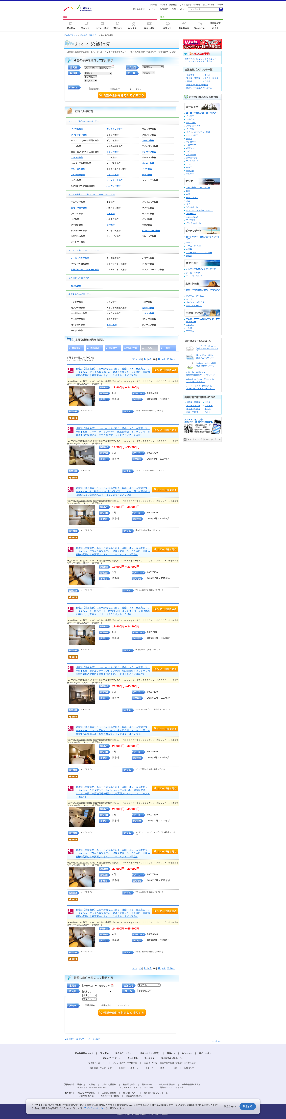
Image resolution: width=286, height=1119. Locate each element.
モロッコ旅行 (148, 308)
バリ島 (189, 249)
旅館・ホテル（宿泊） (150, 1053)
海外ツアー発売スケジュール (199, 88)
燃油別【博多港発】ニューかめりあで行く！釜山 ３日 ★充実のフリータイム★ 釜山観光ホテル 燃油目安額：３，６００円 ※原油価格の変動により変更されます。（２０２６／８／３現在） (113, 611)
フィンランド (192, 161)
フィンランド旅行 (79, 135)
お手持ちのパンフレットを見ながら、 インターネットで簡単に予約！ (201, 60)
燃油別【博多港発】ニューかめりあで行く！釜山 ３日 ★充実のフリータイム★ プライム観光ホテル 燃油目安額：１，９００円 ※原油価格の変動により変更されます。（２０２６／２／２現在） (113, 372)
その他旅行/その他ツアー (80, 278)
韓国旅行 (111, 213)
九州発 (208, 81)
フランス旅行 (113, 174)
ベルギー (190, 174)
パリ (198, 126)
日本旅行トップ (70, 35)
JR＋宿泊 (104, 1053)
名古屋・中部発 (193, 409)
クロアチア (191, 145)
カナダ (189, 299)
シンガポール (192, 207)
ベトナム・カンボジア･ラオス (199, 210)
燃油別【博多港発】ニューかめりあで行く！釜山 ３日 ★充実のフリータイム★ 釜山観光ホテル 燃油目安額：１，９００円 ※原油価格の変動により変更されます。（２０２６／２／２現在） (113, 491)
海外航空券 (133, 1058)
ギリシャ (190, 148)
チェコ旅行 (147, 174)
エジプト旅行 (148, 313)
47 (159, 359)
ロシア (189, 167)
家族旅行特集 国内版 (191, 1084)
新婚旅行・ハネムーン (129, 1068)
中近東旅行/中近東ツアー (80, 294)
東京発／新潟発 (193, 78)
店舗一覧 (153, 5)
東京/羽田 (94, 348)
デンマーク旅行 (149, 152)
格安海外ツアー (130, 1093)
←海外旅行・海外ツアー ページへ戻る (82, 1039)
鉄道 (162, 1068)
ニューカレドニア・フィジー (199, 252)
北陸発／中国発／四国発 (197, 85)
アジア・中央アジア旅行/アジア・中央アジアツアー (92, 194)
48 (164, 359)
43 (140, 359)
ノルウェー (191, 155)
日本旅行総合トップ (84, 1053)
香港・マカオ (192, 197)
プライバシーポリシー (93, 1108)
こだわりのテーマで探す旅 (125, 1063)
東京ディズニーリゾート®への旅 (92, 1087)
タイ (188, 204)
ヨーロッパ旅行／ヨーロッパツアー (202, 113)
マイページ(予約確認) (158, 9)
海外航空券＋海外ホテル (172, 1058)
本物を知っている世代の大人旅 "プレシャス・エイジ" (200, 380)
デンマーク (191, 164)
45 (150, 359)
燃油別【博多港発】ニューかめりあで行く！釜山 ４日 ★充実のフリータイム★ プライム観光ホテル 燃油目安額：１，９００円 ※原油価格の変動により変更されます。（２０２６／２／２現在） (113, 913)
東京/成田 (76, 348)
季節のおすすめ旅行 (86, 1084)
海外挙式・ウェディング (101, 1068)
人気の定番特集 (109, 1084)
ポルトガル (191, 122)
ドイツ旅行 (147, 169)
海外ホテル (149, 1058)
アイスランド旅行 (114, 129)
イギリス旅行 (77, 129)
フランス (190, 126)
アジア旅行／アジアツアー (198, 187)
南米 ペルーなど (194, 305)
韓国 (188, 191)
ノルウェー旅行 (78, 174)
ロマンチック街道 (202, 132)
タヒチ (189, 256)
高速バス (171, 1053)
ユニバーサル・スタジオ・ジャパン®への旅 (133, 1087)
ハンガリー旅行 (113, 186)
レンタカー (187, 1053)
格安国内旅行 (129, 1084)
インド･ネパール (193, 223)
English (220, 5)
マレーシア (191, 213)
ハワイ (189, 243)
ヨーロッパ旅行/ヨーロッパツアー (84, 121)
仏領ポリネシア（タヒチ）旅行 (85, 269)
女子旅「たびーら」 (97, 1063)
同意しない (230, 1106)
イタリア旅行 (113, 152)
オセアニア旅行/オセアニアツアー (84, 250)
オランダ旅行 (77, 157)
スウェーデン (192, 158)
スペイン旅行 (148, 140)
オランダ (190, 171)
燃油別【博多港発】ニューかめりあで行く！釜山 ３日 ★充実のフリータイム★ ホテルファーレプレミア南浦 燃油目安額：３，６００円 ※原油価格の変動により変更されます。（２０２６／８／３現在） (114, 670)
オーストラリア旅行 (80, 258)
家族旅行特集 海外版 (110, 1096)
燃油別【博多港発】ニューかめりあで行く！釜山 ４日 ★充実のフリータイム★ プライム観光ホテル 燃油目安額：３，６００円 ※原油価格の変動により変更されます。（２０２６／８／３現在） (113, 853)
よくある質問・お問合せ (190, 5)
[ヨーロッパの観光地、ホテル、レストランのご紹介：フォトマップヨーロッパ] (202, 441)
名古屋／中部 (131, 348)
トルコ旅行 (112, 325)
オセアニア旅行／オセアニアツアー (202, 269)
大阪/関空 (113, 348)
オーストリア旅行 (114, 180)
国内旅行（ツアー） (124, 1053)
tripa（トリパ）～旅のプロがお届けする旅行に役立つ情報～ (171, 1063)
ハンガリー (191, 142)
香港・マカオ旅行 (79, 208)
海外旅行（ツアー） (112, 1058)
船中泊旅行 (76, 286)
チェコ (189, 139)
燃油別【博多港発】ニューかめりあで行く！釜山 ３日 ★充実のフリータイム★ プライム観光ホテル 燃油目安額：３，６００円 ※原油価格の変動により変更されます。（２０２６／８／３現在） (113, 551)
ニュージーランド (194, 276)
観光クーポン (205, 1053)
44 (145, 359)
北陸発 (208, 402)
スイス (189, 151)
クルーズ (149, 1068)
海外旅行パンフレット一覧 (156, 1093)
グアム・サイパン (194, 246)
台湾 (188, 194)
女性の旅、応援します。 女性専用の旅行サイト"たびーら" (200, 373)
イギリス (190, 129)
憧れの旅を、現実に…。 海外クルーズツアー (207, 356)
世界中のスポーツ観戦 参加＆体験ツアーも (206, 364)
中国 (188, 201)
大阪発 (189, 81)
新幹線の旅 (147, 1084)
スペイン (190, 119)
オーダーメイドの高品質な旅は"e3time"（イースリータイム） (200, 387)
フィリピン (191, 220)
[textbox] (203, 9)
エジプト (190, 325)
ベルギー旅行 (148, 163)
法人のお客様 (208, 5)
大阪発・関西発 (193, 402)
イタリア (190, 116)
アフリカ (190, 331)
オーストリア (192, 135)
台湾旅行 (111, 225)
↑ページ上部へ (215, 1041)
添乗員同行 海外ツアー (136, 1096)
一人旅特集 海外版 (85, 1096)
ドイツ (189, 132)
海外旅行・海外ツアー (89, 35)
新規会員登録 (139, 9)
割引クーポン (178, 9)
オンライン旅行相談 (168, 5)
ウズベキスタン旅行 (151, 230)
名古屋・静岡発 (211, 78)
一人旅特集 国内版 (167, 1084)
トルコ (189, 328)
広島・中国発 (192, 412)
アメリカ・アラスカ (195, 296)
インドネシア (192, 217)
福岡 (168, 348)
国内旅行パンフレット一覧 (172, 1087)
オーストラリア (193, 273)
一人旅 (174, 1068)
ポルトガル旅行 (78, 169)
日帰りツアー (190, 1068)
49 (168, 359)
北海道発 (190, 75)
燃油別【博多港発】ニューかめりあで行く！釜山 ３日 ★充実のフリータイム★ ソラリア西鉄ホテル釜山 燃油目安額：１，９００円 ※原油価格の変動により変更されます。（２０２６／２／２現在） (113, 730)
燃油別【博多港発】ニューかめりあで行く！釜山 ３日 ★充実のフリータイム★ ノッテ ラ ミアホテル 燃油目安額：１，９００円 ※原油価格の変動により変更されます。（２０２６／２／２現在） (113, 431)
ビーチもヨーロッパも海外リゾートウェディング (207, 348)
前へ (134, 359)
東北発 (208, 75)
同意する (247, 1106)
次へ (172, 359)
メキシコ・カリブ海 (195, 302)
